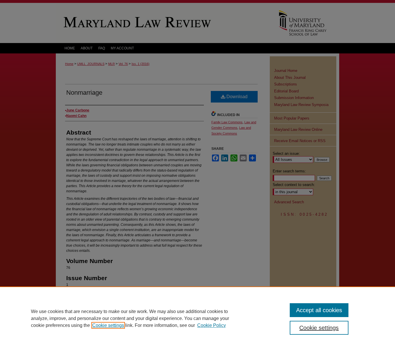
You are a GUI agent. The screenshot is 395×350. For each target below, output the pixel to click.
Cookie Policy (211, 325)
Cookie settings (108, 325)
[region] (197, 318)
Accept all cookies (319, 310)
